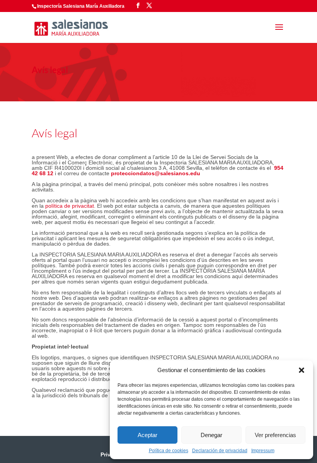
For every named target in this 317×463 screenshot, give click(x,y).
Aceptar (147, 435)
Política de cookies (168, 450)
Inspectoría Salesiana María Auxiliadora (80, 6)
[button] (301, 370)
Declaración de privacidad (219, 450)
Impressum (262, 450)
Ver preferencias (275, 435)
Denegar (211, 435)
